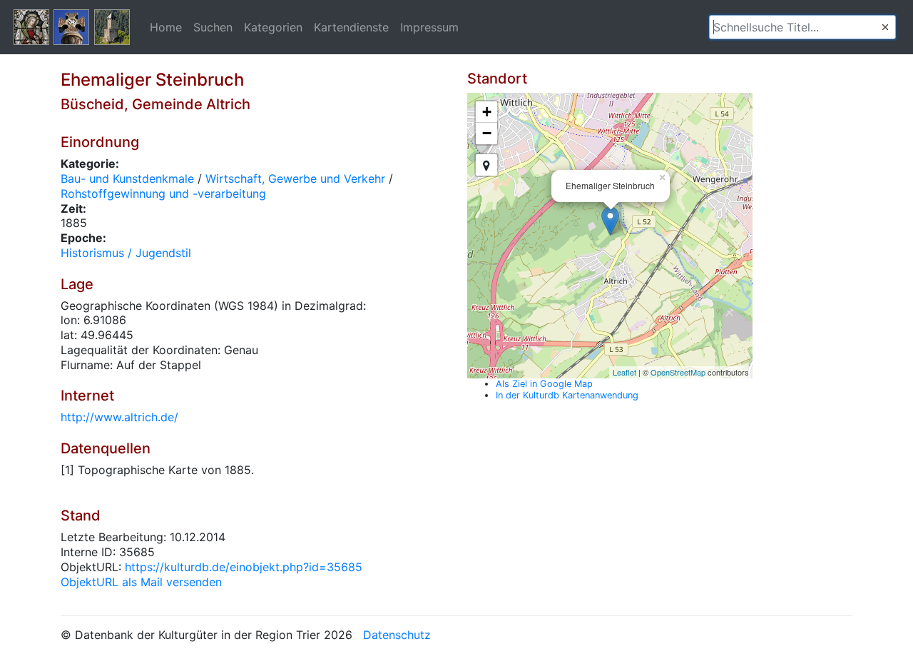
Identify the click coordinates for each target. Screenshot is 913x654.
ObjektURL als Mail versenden (141, 582)
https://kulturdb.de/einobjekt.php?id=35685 (243, 567)
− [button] (486, 133)
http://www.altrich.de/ (119, 417)
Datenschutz (397, 635)
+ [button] (486, 112)
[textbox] (802, 27)
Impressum (429, 27)
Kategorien (273, 27)
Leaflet (624, 372)
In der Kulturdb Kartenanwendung (567, 395)
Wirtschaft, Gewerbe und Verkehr (295, 178)
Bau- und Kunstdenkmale (127, 178)
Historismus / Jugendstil (126, 253)
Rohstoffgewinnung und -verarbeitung (163, 193)
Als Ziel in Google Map (544, 383)
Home (166, 27)
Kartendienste (351, 27)
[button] (885, 27)
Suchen (213, 27)
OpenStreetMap (678, 372)
